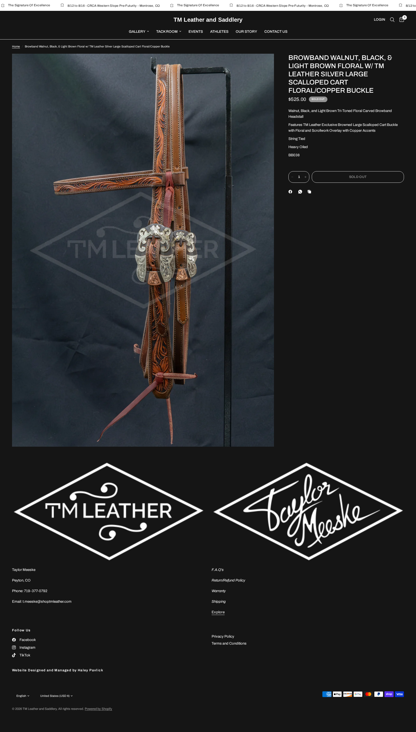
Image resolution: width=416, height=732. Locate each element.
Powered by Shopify (98, 709)
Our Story (246, 31)
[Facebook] (291, 192)
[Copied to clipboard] (310, 192)
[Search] (392, 19)
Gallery (137, 31)
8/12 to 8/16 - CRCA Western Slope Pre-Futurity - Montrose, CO (85, 5)
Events (195, 31)
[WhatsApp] (301, 192)
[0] (400, 19)
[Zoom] (263, 63)
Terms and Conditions (229, 643)
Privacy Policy (223, 636)
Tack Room (167, 31)
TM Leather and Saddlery (208, 20)
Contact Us (275, 31)
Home (16, 46)
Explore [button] (218, 612)
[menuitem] (139, 31)
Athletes (219, 31)
